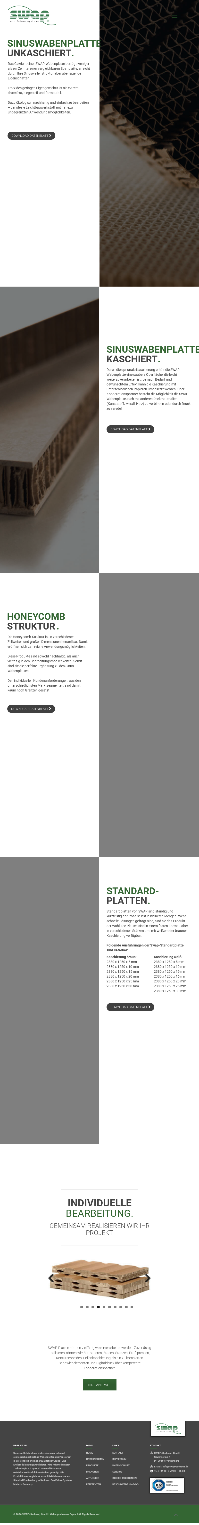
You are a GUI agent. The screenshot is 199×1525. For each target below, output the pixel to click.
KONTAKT (117, 1428)
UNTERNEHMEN (95, 1435)
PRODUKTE (92, 1441)
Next (146, 1278)
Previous (53, 1278)
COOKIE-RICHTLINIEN (124, 1454)
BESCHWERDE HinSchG (125, 1460)
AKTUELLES (92, 1454)
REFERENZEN (93, 1460)
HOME (89, 1428)
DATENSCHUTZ (121, 1441)
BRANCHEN (92, 1447)
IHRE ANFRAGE (99, 1361)
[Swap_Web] (32, 16)
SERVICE (117, 1447)
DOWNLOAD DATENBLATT (30, 135)
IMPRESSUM (119, 1435)
